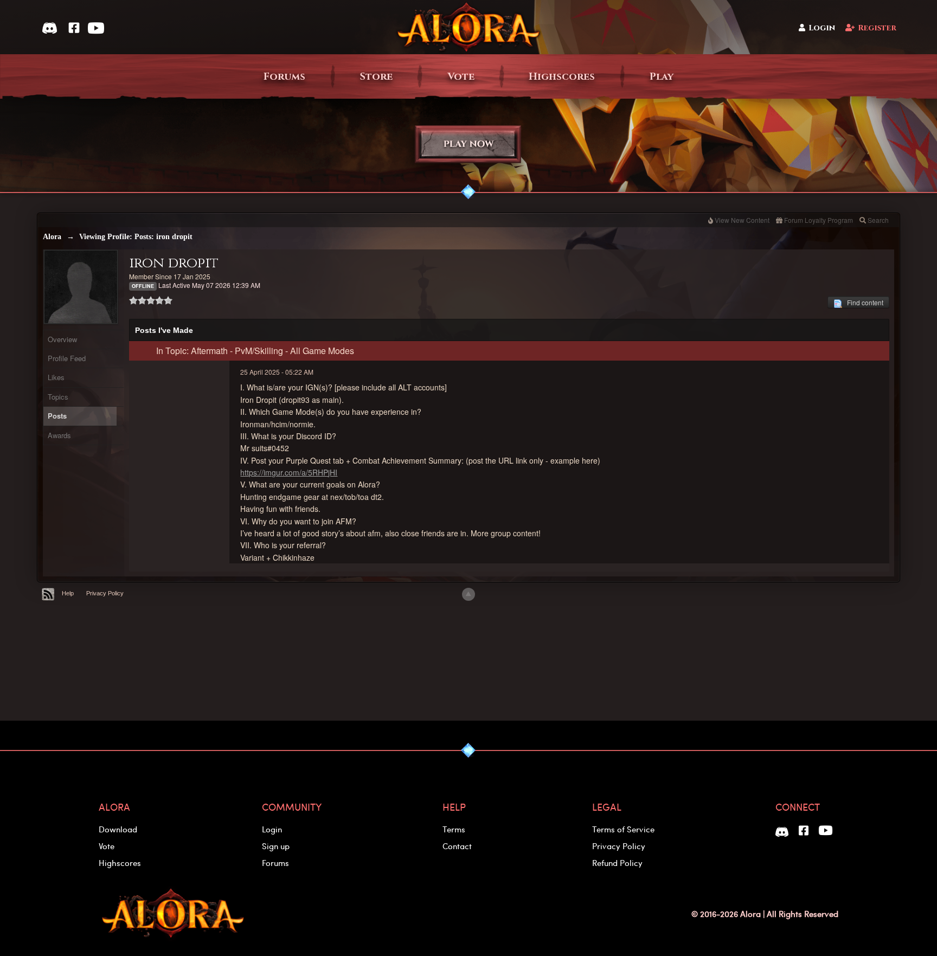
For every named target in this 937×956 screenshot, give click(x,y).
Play (661, 77)
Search (878, 219)
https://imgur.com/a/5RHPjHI (288, 472)
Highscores (562, 77)
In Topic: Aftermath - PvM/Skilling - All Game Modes (255, 350)
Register (877, 28)
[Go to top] (468, 594)
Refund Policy (617, 863)
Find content (862, 302)
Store (376, 77)
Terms (453, 829)
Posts (57, 415)
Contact (457, 846)
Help (68, 593)
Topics (58, 397)
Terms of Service (623, 829)
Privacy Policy (105, 593)
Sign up (276, 846)
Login (821, 28)
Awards (59, 435)
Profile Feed (67, 358)
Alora (52, 237)
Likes (56, 377)
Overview (62, 339)
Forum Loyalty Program (818, 219)
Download (118, 829)
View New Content (742, 219)
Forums (284, 77)
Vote (460, 77)
